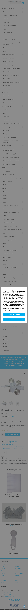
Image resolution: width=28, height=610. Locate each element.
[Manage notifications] (24, 606)
